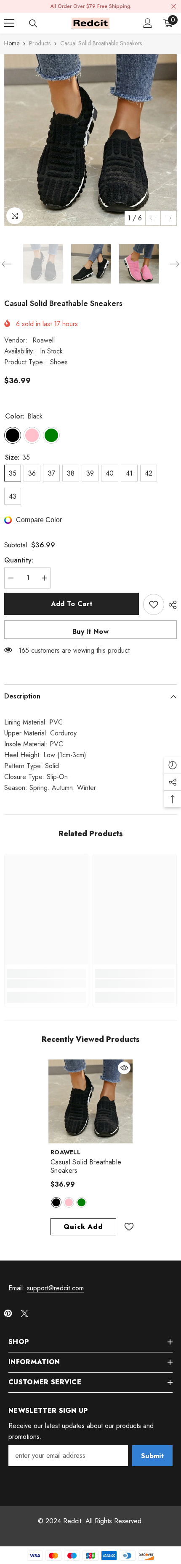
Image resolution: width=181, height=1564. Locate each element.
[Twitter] (24, 1313)
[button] (153, 218)
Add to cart (72, 604)
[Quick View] (124, 1068)
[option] (90, 140)
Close (173, 6)
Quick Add (83, 1227)
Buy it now (90, 631)
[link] (46, 983)
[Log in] (147, 23)
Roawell (43, 340)
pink (69, 1202)
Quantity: (18, 560)
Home (11, 43)
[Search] (33, 23)
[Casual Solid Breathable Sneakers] (90, 1101)
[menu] (9, 23)
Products (40, 43)
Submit (152, 1456)
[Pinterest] (8, 1313)
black (56, 1202)
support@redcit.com (55, 1288)
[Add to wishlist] (153, 604)
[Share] (170, 605)
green (81, 1202)
